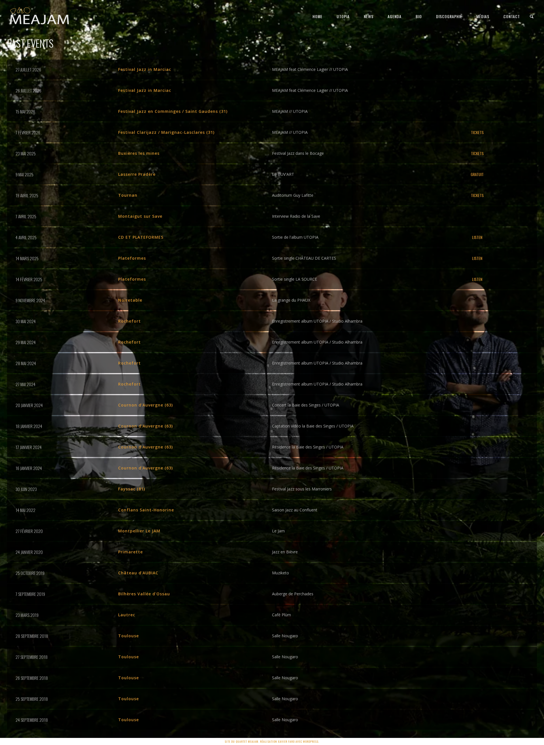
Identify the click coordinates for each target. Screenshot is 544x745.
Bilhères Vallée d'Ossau (144, 593)
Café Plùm (281, 614)
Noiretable (130, 300)
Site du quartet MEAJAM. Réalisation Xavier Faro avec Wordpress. (272, 741)
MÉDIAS (482, 16)
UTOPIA (343, 16)
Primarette (130, 551)
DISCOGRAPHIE (449, 16)
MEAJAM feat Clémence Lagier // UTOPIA (310, 69)
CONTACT (511, 16)
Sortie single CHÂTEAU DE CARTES (304, 258)
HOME (317, 16)
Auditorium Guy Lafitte (292, 195)
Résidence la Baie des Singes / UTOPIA (307, 447)
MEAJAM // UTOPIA (290, 111)
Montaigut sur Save (140, 216)
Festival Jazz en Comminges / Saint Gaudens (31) (173, 111)
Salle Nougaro (285, 635)
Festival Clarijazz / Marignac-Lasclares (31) (166, 132)
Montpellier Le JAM (139, 531)
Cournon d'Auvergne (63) (145, 405)
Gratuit (477, 174)
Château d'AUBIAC (138, 572)
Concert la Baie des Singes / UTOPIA (305, 405)
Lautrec (126, 614)
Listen (477, 237)
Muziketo (280, 572)
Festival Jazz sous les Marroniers (302, 489)
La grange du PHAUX (291, 300)
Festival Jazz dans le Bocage (298, 153)
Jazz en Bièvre (285, 551)
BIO (419, 16)
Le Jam (278, 531)
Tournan (127, 195)
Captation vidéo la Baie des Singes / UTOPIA (313, 426)
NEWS (368, 16)
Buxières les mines (139, 153)
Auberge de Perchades (292, 593)
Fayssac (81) (131, 489)
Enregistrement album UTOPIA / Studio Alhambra (317, 321)
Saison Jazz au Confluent (294, 510)
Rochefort (129, 321)
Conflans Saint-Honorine (146, 510)
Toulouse (128, 635)
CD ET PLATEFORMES (140, 237)
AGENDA (394, 16)
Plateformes (132, 258)
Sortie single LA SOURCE (294, 279)
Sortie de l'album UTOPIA (295, 237)
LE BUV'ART (283, 174)
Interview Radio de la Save (296, 216)
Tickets (477, 132)
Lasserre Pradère (137, 174)
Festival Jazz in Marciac (144, 69)
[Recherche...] (532, 16)
